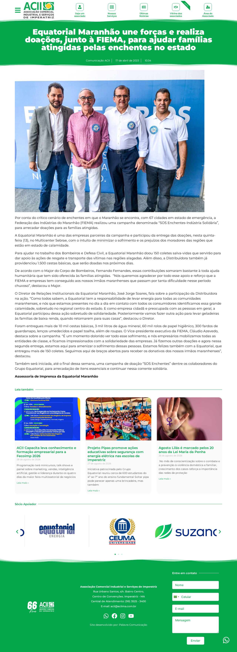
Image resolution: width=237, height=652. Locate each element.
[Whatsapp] (106, 616)
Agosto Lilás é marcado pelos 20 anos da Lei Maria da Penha (186, 450)
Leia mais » (23, 482)
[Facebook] (114, 616)
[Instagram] (122, 616)
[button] (17, 10)
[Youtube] (131, 616)
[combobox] (176, 597)
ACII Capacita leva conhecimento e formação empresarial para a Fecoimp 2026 (46, 452)
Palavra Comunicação (133, 624)
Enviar (195, 640)
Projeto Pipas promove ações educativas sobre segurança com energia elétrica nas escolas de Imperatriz (115, 454)
